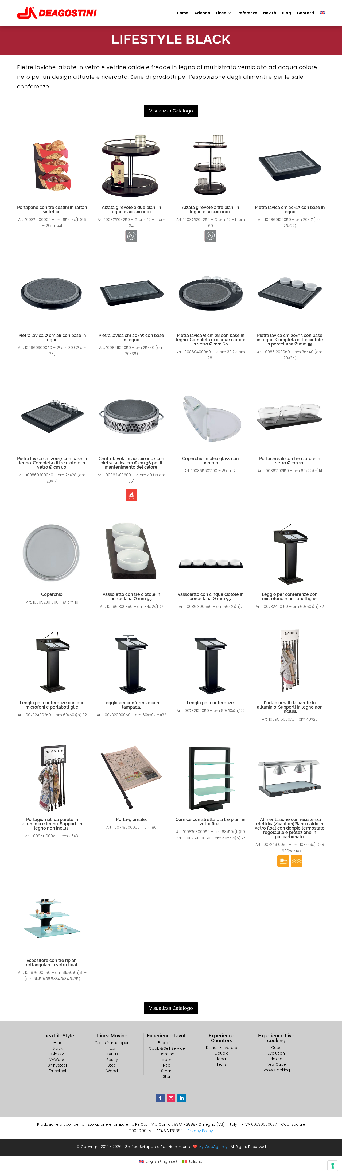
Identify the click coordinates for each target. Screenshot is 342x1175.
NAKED (112, 1054)
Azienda (202, 13)
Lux (112, 1048)
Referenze (247, 13)
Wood (112, 1071)
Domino (166, 1054)
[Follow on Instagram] (171, 1098)
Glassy (57, 1054)
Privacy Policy (200, 1130)
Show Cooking (276, 1070)
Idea (221, 1058)
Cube (276, 1047)
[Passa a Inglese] (322, 13)
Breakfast (167, 1042)
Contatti (305, 13)
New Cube (276, 1064)
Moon (166, 1059)
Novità (269, 13)
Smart (167, 1071)
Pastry (112, 1059)
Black (57, 1048)
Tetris (222, 1064)
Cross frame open (112, 1042)
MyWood (57, 1059)
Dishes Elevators (221, 1047)
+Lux (57, 1042)
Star (166, 1076)
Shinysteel (57, 1065)
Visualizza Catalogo (171, 111)
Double (221, 1053)
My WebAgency (213, 1146)
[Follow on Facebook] (160, 1098)
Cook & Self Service (167, 1048)
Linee (221, 13)
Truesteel (57, 1071)
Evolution (276, 1053)
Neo (166, 1065)
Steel (112, 1065)
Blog (286, 13)
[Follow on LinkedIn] (181, 1098)
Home (182, 13)
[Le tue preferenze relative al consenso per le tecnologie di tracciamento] (333, 1166)
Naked (276, 1058)
